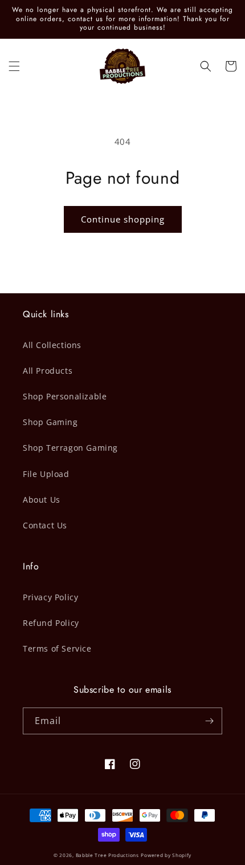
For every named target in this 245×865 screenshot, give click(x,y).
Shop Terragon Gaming (70, 447)
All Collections (52, 344)
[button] (14, 66)
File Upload (46, 473)
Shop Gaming (50, 422)
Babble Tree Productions (107, 855)
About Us (41, 499)
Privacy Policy (50, 597)
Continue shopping (123, 219)
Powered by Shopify (166, 855)
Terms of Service (57, 648)
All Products (47, 370)
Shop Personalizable (65, 396)
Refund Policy (51, 622)
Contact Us (45, 525)
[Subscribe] (209, 721)
